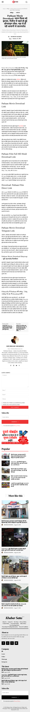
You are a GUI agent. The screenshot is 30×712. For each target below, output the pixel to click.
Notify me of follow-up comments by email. (14, 402)
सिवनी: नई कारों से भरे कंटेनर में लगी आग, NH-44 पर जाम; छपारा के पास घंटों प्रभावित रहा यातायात (19, 477)
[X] (13, 63)
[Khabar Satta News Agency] (15, 2)
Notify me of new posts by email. (11, 404)
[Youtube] (16, 643)
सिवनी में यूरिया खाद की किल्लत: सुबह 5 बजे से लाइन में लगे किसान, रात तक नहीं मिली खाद (19, 470)
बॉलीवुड (8, 8)
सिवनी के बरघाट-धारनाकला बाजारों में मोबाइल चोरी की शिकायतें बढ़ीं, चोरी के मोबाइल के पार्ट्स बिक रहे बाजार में (18, 456)
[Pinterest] (17, 63)
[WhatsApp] (21, 63)
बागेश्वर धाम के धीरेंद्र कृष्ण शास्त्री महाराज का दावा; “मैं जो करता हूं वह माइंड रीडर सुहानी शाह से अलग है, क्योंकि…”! (21, 328)
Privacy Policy (17, 425)
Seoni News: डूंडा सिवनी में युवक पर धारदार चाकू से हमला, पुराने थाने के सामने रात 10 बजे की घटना (19, 463)
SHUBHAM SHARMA (16, 36)
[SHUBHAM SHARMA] (15, 340)
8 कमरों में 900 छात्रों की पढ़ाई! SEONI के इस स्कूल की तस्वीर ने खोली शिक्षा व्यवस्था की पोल (19, 485)
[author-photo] (3, 525)
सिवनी (3, 672)
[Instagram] (13, 365)
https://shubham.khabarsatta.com (15, 348)
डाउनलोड (21, 126)
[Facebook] (10, 63)
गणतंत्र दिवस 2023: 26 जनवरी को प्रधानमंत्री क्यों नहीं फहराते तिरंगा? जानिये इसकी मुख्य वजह (7, 327)
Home (4, 8)
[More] (25, 63)
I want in (14, 421)
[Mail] (16, 365)
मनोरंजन (18, 12)
